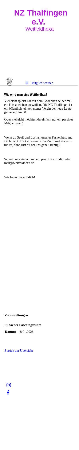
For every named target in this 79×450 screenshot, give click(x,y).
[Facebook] (8, 393)
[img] (39, 39)
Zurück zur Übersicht (18, 350)
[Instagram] (9, 385)
